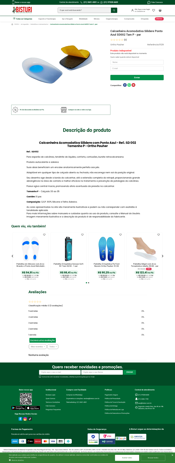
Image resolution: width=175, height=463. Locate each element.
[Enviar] (137, 77)
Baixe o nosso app (22, 2)
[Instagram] (24, 419)
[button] (12, 256)
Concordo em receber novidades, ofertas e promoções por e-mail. (68, 377)
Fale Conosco (157, 2)
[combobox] (87, 10)
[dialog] (87, 457)
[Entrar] (140, 10)
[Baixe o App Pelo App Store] (33, 408)
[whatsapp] (129, 85)
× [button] (172, 455)
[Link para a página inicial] (15, 24)
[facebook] (125, 85)
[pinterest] (133, 85)
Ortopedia (25, 24)
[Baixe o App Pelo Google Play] (18, 408)
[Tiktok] (30, 419)
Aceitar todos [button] (127, 458)
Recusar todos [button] (153, 458)
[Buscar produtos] (114, 10)
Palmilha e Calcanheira (39, 24)
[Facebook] (20, 419)
